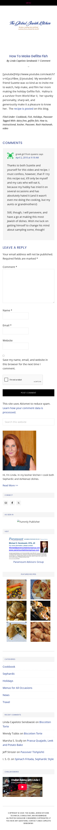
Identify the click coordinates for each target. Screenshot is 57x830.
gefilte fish (33, 120)
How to (43, 120)
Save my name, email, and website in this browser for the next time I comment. (25, 364)
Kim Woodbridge (39, 815)
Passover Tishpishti (32, 752)
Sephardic (9, 673)
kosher (20, 124)
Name (7, 310)
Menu (28, 3)
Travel (6, 702)
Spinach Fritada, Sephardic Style (34, 759)
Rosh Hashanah (44, 124)
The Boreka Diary (28, 26)
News (6, 695)
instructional (9, 124)
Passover (48, 116)
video (5, 128)
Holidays (37, 116)
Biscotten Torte (33, 733)
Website (8, 340)
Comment (10, 267)
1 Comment (44, 60)
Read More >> (10, 485)
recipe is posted (23, 108)
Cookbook (21, 116)
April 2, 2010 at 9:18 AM (27, 157)
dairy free (22, 120)
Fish (30, 116)
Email (7, 325)
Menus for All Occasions (17, 688)
